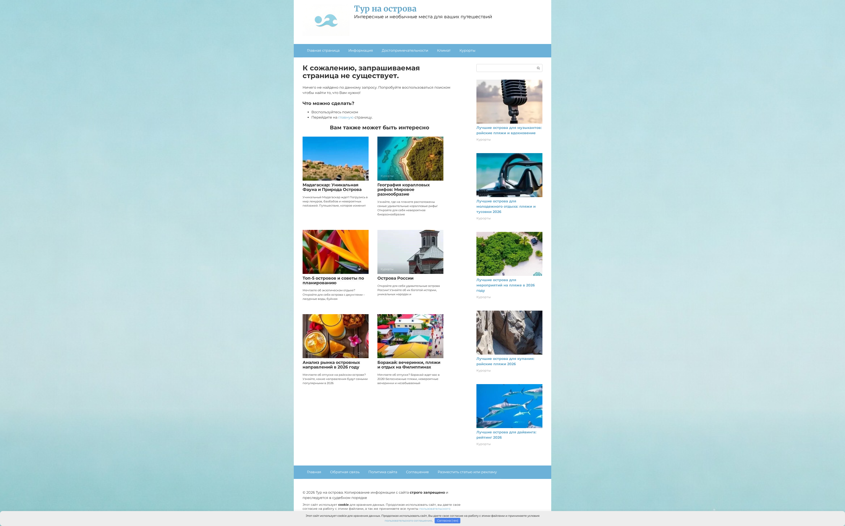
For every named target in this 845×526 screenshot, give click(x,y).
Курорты (467, 50)
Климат (444, 50)
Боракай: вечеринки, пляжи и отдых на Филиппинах (408, 365)
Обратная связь (345, 472)
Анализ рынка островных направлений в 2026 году (331, 365)
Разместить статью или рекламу (467, 472)
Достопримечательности (405, 50)
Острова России (395, 278)
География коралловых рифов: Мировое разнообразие (403, 189)
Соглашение (417, 472)
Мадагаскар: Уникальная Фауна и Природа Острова (332, 187)
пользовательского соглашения (408, 520)
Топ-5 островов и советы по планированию (333, 280)
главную (346, 117)
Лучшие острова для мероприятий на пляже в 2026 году (505, 285)
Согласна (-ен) (447, 520)
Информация (360, 50)
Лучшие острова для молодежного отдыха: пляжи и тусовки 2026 (506, 206)
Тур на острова (385, 9)
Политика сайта (382, 472)
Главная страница (323, 50)
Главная (314, 472)
